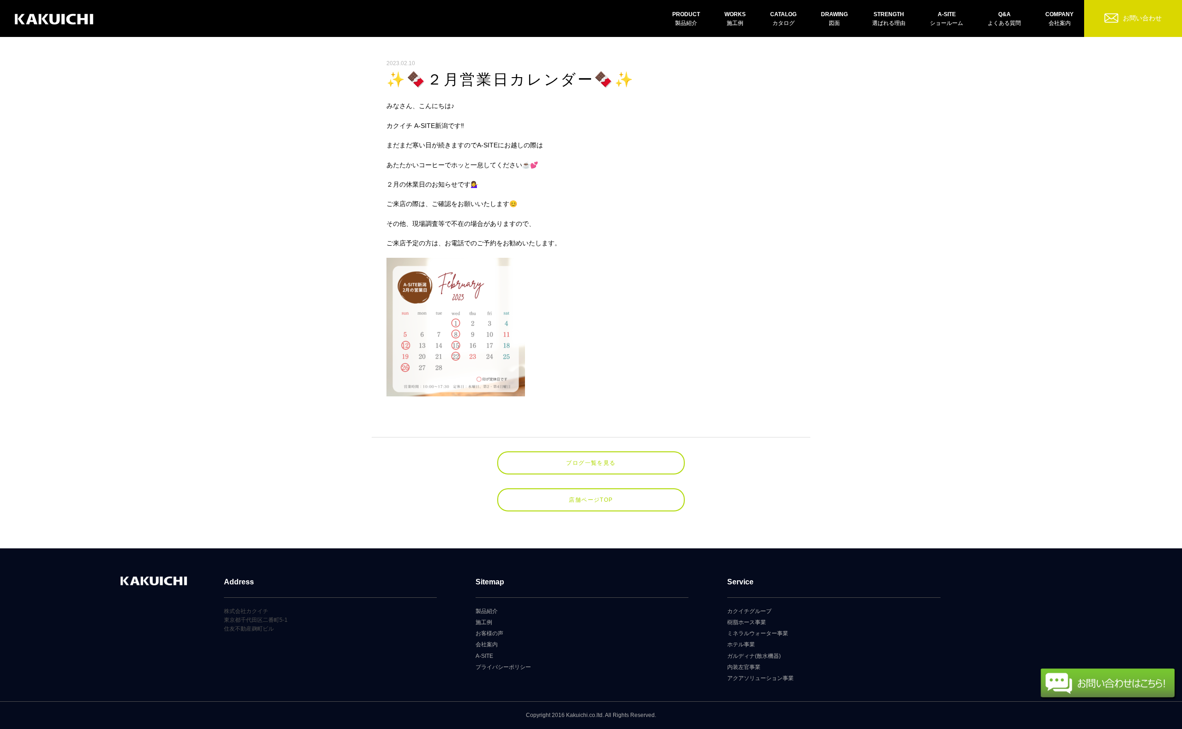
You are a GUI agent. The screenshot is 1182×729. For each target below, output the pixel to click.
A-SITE (484, 656)
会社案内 (487, 644)
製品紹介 (487, 611)
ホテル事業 (741, 644)
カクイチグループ (749, 611)
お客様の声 (489, 633)
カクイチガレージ (54, 19)
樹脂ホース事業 (746, 622)
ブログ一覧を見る (591, 463)
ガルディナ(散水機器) (754, 656)
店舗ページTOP (591, 500)
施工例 (484, 622)
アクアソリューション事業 (760, 678)
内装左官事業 (743, 667)
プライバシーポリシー (503, 667)
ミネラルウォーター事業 (757, 633)
